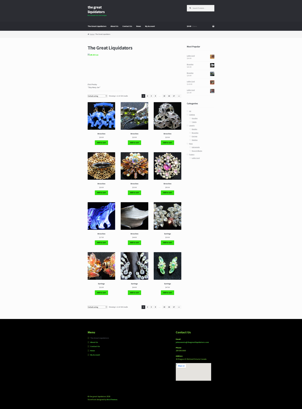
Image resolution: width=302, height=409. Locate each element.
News (138, 26)
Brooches (195, 133)
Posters (191, 155)
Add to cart (101, 143)
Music (191, 144)
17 (174, 96)
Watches (194, 140)
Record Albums (197, 151)
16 (169, 96)
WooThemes (112, 399)
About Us (114, 26)
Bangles (194, 129)
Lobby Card (196, 158)
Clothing (192, 115)
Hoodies (194, 118)
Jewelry (192, 126)
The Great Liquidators (97, 26)
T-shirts (194, 122)
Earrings (194, 136)
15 (164, 96)
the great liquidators (96, 9)
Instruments (196, 147)
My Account (150, 26)
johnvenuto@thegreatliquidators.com (192, 342)
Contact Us (127, 26)
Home (92, 34)
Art (190, 111)
